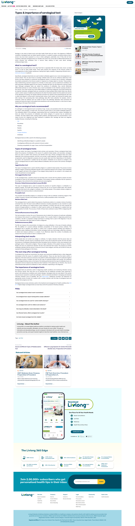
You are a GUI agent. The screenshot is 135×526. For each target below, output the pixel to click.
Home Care (39, 502)
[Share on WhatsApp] (70, 338)
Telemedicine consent (80, 500)
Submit (91, 36)
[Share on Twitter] (63, 338)
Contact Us (65, 496)
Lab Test (25, 9)
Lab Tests (10, 6)
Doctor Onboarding (54, 502)
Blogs (21, 9)
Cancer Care (91, 496)
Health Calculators (105, 496)
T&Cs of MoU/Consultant (81, 504)
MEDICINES (3, 6)
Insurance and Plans (38, 6)
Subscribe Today (79, 28)
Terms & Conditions (80, 496)
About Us (52, 496)
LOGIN (130, 2)
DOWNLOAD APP (77, 431)
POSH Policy (78, 506)
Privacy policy (79, 498)
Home (16, 9)
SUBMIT (101, 481)
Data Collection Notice (80, 502)
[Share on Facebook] (59, 338)
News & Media (53, 500)
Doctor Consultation (21, 6)
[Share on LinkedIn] (66, 338)
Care (29, 6)
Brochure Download (67, 498)
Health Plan (39, 500)
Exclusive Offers (50, 6)
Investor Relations (54, 498)
